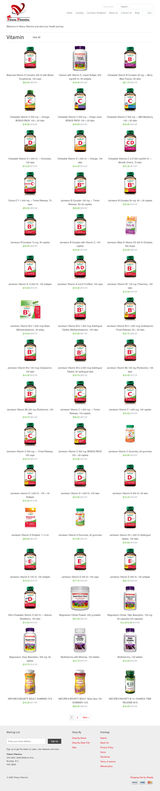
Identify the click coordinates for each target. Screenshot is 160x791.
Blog (137, 13)
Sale (74, 747)
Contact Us (126, 13)
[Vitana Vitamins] (30, 12)
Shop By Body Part (81, 742)
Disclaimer (105, 756)
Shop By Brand (79, 737)
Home (69, 13)
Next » (86, 717)
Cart (149, 13)
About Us (113, 13)
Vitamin (15, 37)
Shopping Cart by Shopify (141, 777)
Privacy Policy (106, 747)
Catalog (79, 13)
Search (103, 737)
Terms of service (107, 761)
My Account (108, 7)
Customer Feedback (96, 13)
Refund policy (106, 766)
